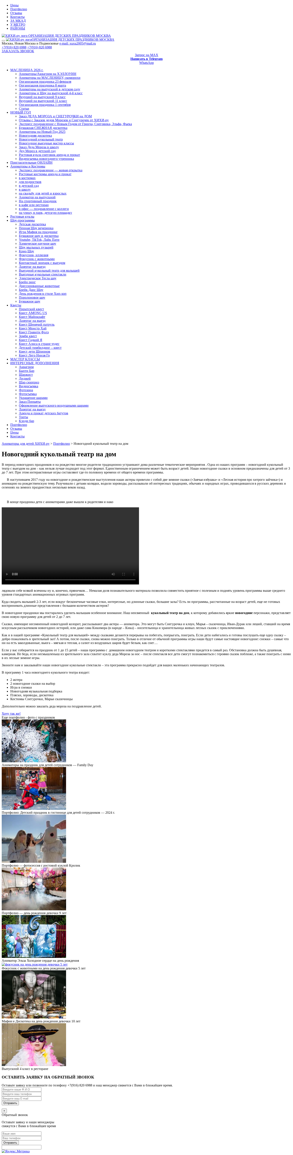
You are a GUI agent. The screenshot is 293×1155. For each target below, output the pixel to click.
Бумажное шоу (29, 301)
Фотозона (26, 390)
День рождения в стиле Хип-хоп (42, 293)
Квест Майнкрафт (32, 317)
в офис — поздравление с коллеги (44, 209)
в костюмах (27, 178)
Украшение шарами (33, 398)
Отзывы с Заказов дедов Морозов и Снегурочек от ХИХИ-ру (64, 120)
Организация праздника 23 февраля (45, 81)
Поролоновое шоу (32, 297)
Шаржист (26, 374)
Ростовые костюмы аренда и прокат (45, 174)
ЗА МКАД (18, 20)
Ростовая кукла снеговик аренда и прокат (49, 155)
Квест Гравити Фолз (34, 332)
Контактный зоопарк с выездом (42, 263)
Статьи (24, 108)
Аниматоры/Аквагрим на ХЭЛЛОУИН (47, 74)
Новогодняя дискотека (35, 135)
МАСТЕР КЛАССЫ (25, 359)
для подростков (30, 182)
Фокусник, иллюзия (33, 255)
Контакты (17, 17)
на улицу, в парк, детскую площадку (45, 212)
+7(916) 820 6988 (14, 47)
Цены (14, 5)
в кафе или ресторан (34, 205)
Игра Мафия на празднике (38, 232)
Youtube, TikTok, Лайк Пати (39, 239)
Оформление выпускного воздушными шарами (54, 405)
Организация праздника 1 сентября (45, 104)
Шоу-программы (22, 220)
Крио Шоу (26, 251)
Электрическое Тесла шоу (37, 278)
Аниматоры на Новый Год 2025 (42, 131)
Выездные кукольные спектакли (42, 274)
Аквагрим (26, 367)
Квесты (15, 305)
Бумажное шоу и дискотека (39, 236)
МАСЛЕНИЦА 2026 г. (26, 70)
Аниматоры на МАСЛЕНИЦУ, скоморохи (49, 77)
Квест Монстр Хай (33, 328)
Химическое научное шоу (37, 243)
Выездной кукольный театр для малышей (49, 270)
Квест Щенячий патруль (36, 324)
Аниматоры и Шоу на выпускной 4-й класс (51, 93)
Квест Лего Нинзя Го (34, 355)
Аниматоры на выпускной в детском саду (49, 89)
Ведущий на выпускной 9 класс (42, 97)
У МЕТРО (17, 24)
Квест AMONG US (33, 313)
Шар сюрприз (29, 382)
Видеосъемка (28, 386)
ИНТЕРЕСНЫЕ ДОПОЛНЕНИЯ (34, 363)
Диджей (25, 378)
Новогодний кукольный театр (41, 139)
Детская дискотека (32, 224)
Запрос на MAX (146, 55)
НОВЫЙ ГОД (20, 112)
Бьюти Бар (26, 371)
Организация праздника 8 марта (42, 85)
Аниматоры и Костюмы (27, 166)
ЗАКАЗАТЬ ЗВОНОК (18, 51)
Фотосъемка (28, 394)
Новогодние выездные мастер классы (46, 143)
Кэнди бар (26, 421)
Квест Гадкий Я (30, 340)
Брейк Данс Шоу (31, 290)
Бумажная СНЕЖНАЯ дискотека (43, 128)
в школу (25, 189)
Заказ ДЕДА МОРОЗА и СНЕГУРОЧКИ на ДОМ (55, 116)
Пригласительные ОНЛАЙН (31, 162)
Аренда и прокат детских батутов (43, 413)
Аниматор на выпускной (37, 197)
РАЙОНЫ (17, 28)
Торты (23, 417)
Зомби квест (28, 336)
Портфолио (18, 9)
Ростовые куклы (22, 216)
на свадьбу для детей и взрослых (42, 193)
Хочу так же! (11, 713)
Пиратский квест (31, 309)
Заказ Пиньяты (30, 401)
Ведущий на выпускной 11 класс (43, 101)
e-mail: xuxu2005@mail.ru (77, 43)
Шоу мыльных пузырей (36, 247)
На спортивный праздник (38, 201)
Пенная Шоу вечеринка (36, 228)
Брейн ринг (27, 282)
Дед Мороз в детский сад (37, 151)
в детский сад (29, 185)
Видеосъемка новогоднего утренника (46, 158)
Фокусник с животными (37, 259)
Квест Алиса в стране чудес (39, 344)
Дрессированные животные (39, 286)
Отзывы (16, 13)
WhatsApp (146, 62)
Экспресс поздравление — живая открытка (50, 170)
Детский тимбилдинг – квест (40, 347)
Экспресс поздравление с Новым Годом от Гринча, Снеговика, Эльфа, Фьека (75, 124)
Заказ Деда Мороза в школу (39, 147)
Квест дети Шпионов (34, 351)
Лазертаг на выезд (32, 266)
